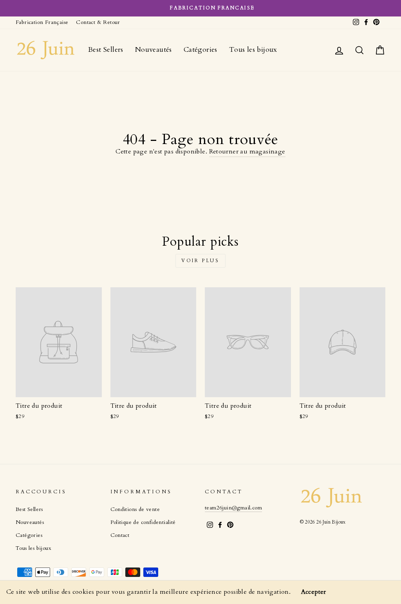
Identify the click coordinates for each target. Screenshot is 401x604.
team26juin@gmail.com (233, 507)
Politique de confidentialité (143, 522)
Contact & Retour (98, 22)
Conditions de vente (135, 509)
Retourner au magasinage (247, 151)
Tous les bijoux (253, 50)
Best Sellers (105, 50)
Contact (120, 535)
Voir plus (200, 260)
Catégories (200, 50)
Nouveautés (153, 50)
